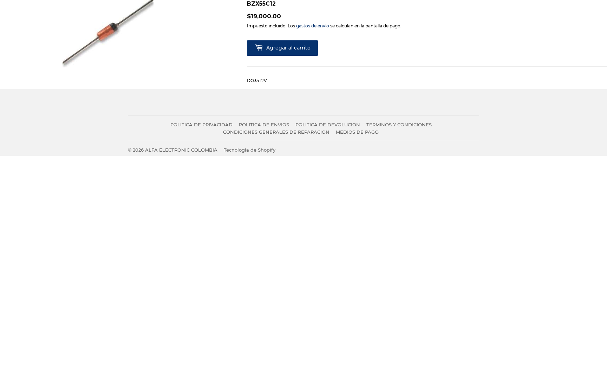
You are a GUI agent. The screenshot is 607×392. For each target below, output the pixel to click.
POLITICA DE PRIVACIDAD (201, 124)
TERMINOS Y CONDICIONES (399, 124)
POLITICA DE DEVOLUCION (327, 124)
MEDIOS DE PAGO (357, 132)
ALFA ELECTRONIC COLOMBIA (181, 150)
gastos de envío (312, 25)
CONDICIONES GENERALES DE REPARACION (276, 132)
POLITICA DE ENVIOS (264, 124)
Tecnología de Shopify (249, 150)
